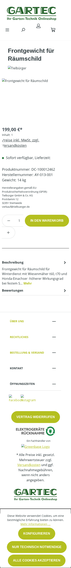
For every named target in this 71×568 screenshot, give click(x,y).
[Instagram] (28, 398)
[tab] (34, 273)
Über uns (17, 321)
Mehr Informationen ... (35, 524)
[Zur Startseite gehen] (31, 13)
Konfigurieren (36, 533)
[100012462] (35, 100)
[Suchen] (23, 30)
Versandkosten (28, 465)
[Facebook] (16, 398)
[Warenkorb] (53, 30)
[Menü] (7, 30)
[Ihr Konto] (38, 26)
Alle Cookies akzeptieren (36, 560)
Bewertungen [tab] (12, 290)
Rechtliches (19, 337)
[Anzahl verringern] (8, 221)
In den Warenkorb (47, 220)
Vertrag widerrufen (35, 417)
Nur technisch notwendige (37, 547)
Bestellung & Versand (27, 352)
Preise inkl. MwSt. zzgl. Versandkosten (20, 143)
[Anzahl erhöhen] (8, 232)
